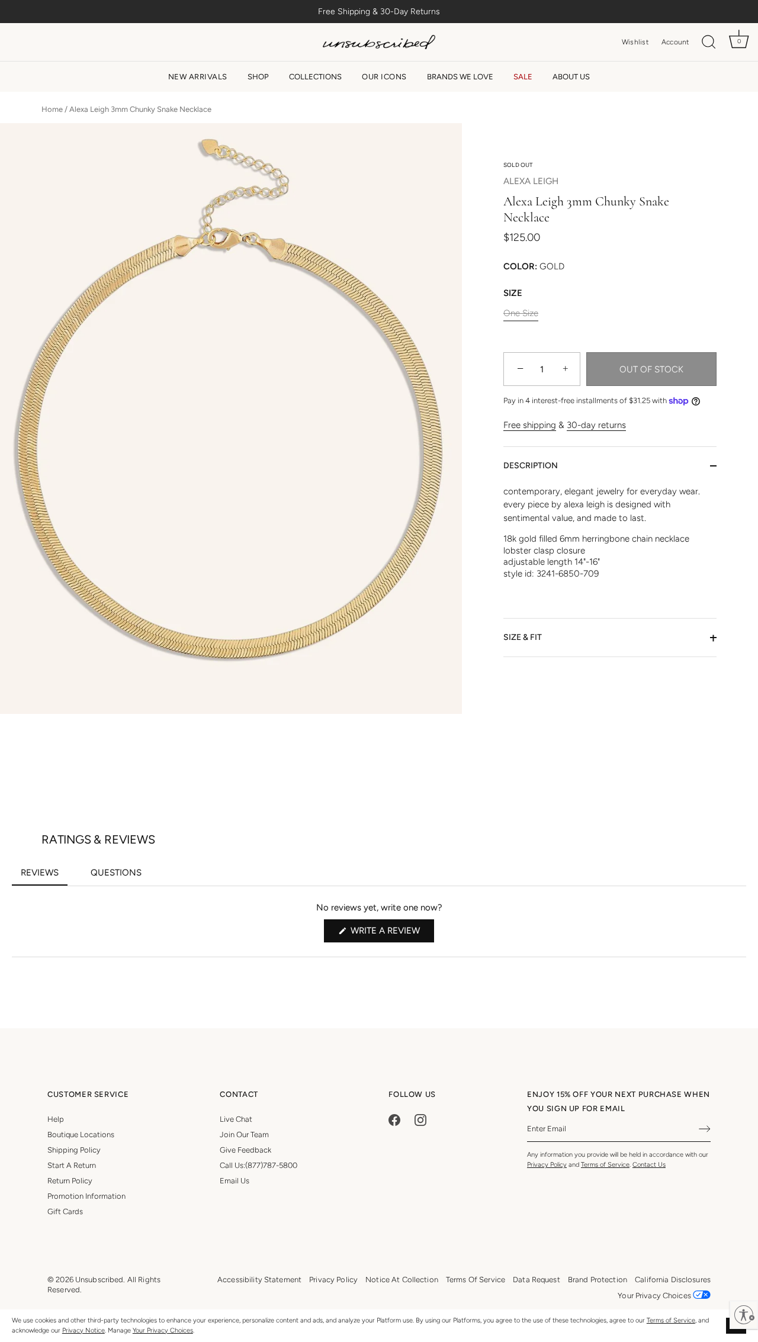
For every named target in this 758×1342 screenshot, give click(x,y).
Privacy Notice (83, 1330)
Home (52, 109)
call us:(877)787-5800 (258, 1165)
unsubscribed (99, 1279)
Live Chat (236, 1119)
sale (522, 76)
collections (315, 76)
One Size (520, 313)
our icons (384, 76)
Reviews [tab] (44, 876)
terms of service (475, 1279)
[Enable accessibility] (744, 1315)
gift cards (65, 1211)
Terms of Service (671, 1320)
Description (530, 466)
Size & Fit (522, 638)
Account (675, 42)
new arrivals (197, 76)
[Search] (709, 42)
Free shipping (529, 425)
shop (258, 76)
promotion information (86, 1196)
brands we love (460, 76)
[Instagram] (420, 1119)
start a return (71, 1165)
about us (571, 76)
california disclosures (673, 1279)
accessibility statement (259, 1279)
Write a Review (391, 933)
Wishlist (635, 42)
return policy (69, 1180)
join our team (244, 1134)
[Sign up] (704, 1128)
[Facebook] (394, 1119)
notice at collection (401, 1279)
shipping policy (74, 1149)
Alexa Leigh (530, 181)
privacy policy (333, 1279)
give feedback (245, 1149)
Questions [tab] (120, 876)
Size (512, 293)
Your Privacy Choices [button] (655, 1295)
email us (234, 1180)
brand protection (597, 1279)
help (55, 1119)
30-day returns (596, 425)
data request (536, 1279)
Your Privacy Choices (163, 1330)
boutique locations (80, 1134)
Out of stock (651, 369)
